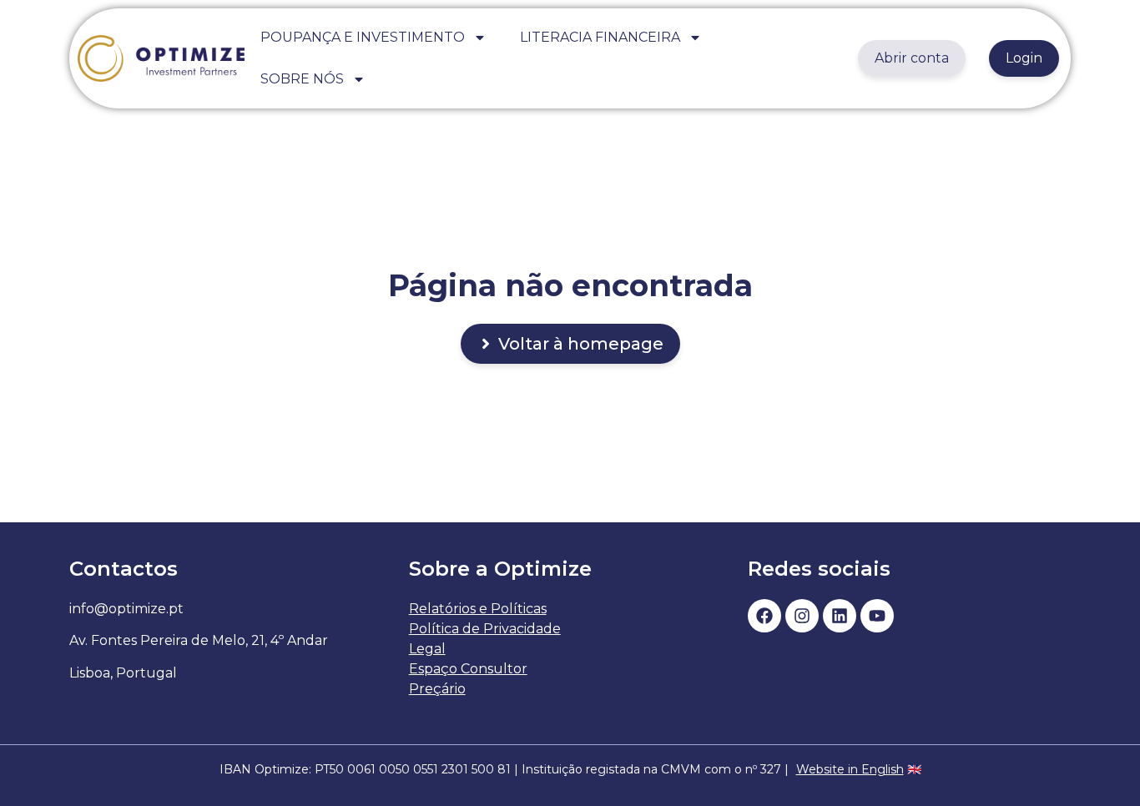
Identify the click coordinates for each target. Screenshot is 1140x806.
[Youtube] (877, 615)
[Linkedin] (839, 615)
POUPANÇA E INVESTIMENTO (362, 37)
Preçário (437, 689)
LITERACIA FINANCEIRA (600, 37)
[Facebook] (764, 615)
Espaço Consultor (468, 669)
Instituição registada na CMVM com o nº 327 (651, 769)
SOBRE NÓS (302, 79)
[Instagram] (802, 615)
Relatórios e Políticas (478, 609)
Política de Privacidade (485, 629)
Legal (427, 649)
